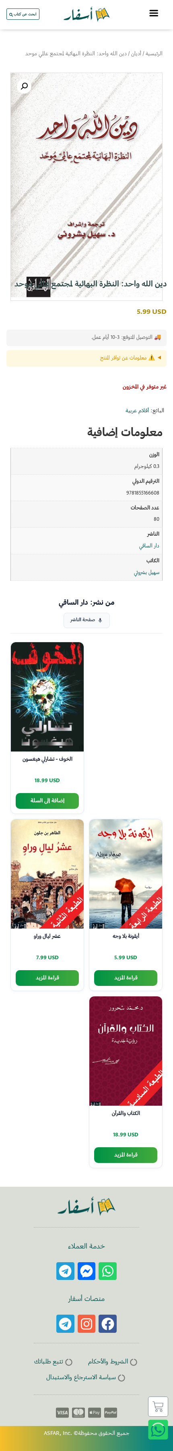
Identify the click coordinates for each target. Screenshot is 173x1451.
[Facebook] (108, 1324)
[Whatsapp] (108, 1271)
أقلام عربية (137, 411)
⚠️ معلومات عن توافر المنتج (127, 358)
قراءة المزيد (126, 978)
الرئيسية (154, 54)
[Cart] (158, 1407)
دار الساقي (149, 546)
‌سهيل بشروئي (146, 573)
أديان (136, 54)
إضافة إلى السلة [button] (47, 801)
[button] (24, 86)
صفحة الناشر (82, 620)
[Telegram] (65, 1271)
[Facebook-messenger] (87, 1271)
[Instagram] (87, 1324)
